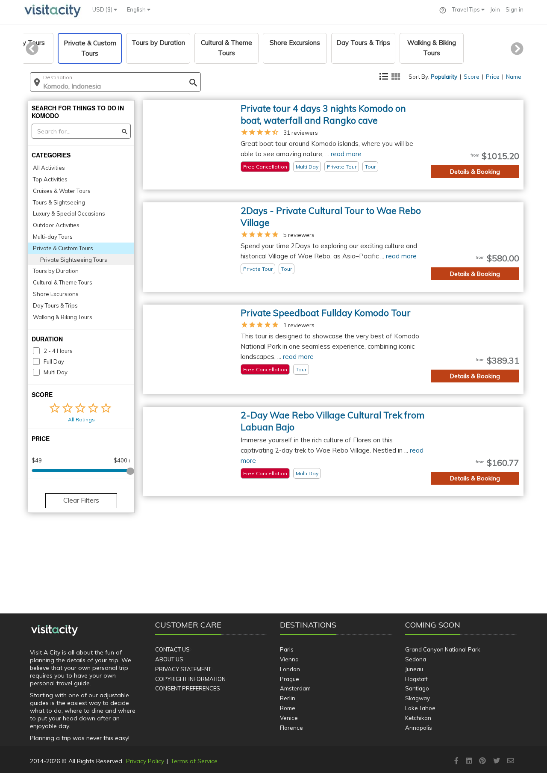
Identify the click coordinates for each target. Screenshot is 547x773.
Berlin (287, 698)
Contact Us (172, 649)
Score (471, 76)
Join (495, 9)
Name (513, 76)
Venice (289, 717)
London (290, 669)
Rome (287, 708)
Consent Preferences (187, 688)
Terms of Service (194, 761)
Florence (291, 727)
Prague (289, 678)
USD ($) (103, 9)
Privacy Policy (145, 761)
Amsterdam (295, 688)
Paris (287, 649)
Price (493, 76)
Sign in (514, 9)
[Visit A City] (54, 630)
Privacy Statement (183, 669)
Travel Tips (466, 9)
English (137, 9)
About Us (169, 659)
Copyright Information (190, 678)
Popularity (444, 76)
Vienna (289, 659)
